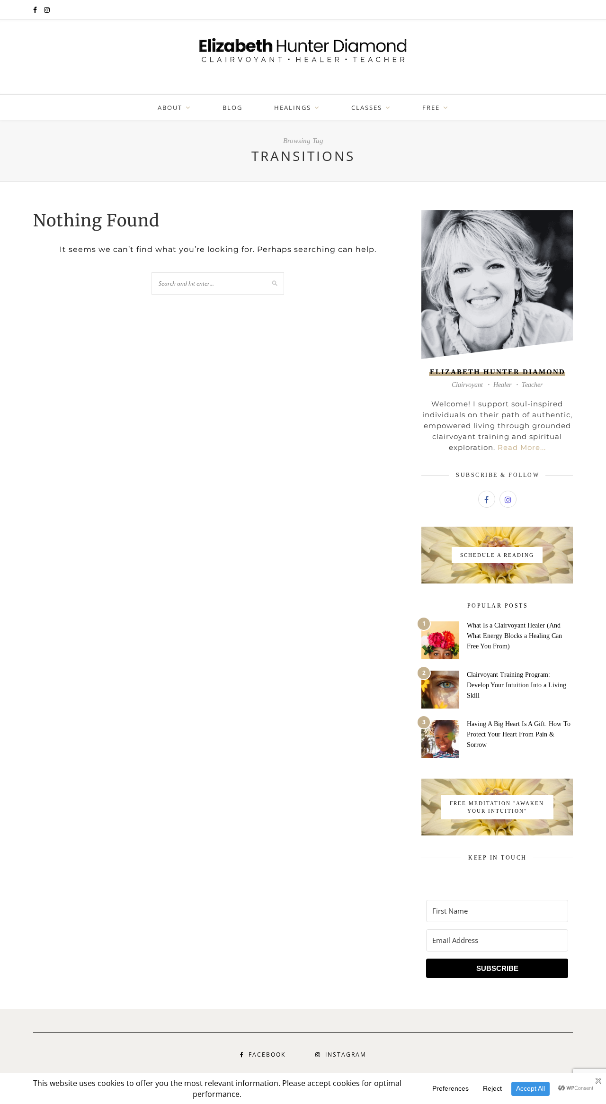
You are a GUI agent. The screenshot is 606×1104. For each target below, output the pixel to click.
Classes (366, 107)
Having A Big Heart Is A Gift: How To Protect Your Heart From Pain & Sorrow (518, 734)
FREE (431, 107)
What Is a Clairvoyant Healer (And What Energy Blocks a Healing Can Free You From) (514, 636)
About (170, 107)
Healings (292, 107)
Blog (232, 107)
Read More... (522, 447)
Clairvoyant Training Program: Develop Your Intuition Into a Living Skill (516, 685)
